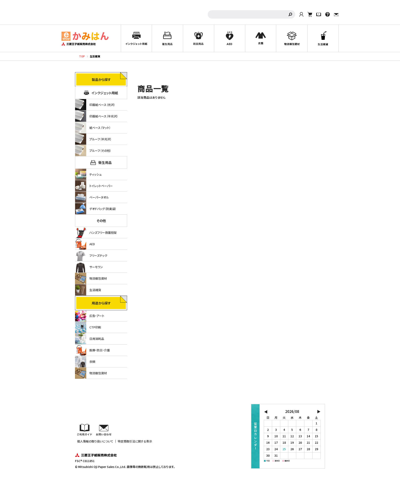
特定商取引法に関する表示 (135, 441)
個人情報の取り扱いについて (95, 441)
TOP (82, 56)
